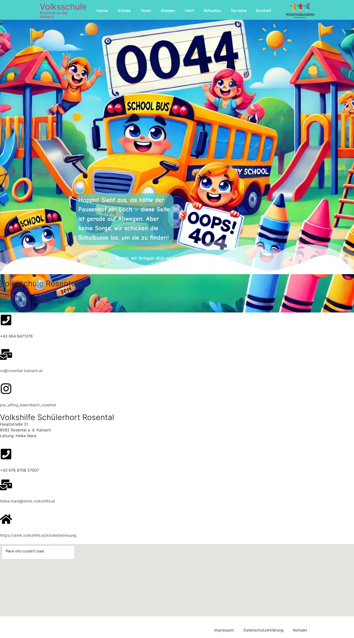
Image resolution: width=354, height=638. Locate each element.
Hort (189, 10)
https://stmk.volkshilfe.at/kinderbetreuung (38, 535)
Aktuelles (212, 10)
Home (102, 10)
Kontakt (263, 10)
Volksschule (63, 6)
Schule (124, 10)
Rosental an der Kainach (54, 14)
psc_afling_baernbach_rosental (28, 404)
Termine (238, 10)
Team (145, 10)
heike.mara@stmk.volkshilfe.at (27, 501)
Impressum (224, 630)
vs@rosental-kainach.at (21, 370)
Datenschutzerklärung (263, 630)
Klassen (168, 10)
